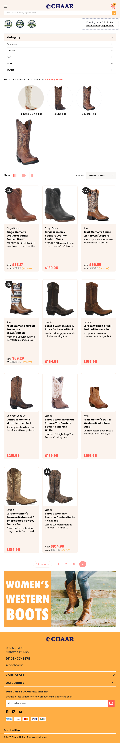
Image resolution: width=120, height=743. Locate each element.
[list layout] (24, 175)
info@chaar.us (14, 665)
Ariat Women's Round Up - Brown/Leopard (97, 233)
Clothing (11, 50)
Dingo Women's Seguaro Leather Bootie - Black (56, 235)
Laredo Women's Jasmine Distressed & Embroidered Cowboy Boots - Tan (21, 519)
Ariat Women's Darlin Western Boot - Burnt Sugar (97, 423)
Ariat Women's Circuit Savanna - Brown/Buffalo (21, 329)
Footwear (12, 44)
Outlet (10, 69)
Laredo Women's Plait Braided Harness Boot (98, 327)
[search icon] (114, 13)
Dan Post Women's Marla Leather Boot (19, 421)
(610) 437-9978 (18, 658)
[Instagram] (13, 711)
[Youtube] (20, 711)
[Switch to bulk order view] (33, 175)
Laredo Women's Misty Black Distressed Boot (59, 327)
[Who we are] (8, 24)
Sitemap (42, 737)
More (9, 63)
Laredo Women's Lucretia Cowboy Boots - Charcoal (60, 517)
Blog (17, 730)
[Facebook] (7, 711)
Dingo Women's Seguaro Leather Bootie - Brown (17, 235)
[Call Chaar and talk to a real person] (31, 24)
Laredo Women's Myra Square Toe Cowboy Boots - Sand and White (59, 425)
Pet (9, 57)
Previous (43, 564)
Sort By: (79, 175)
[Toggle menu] (7, 6)
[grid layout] (15, 175)
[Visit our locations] (20, 24)
